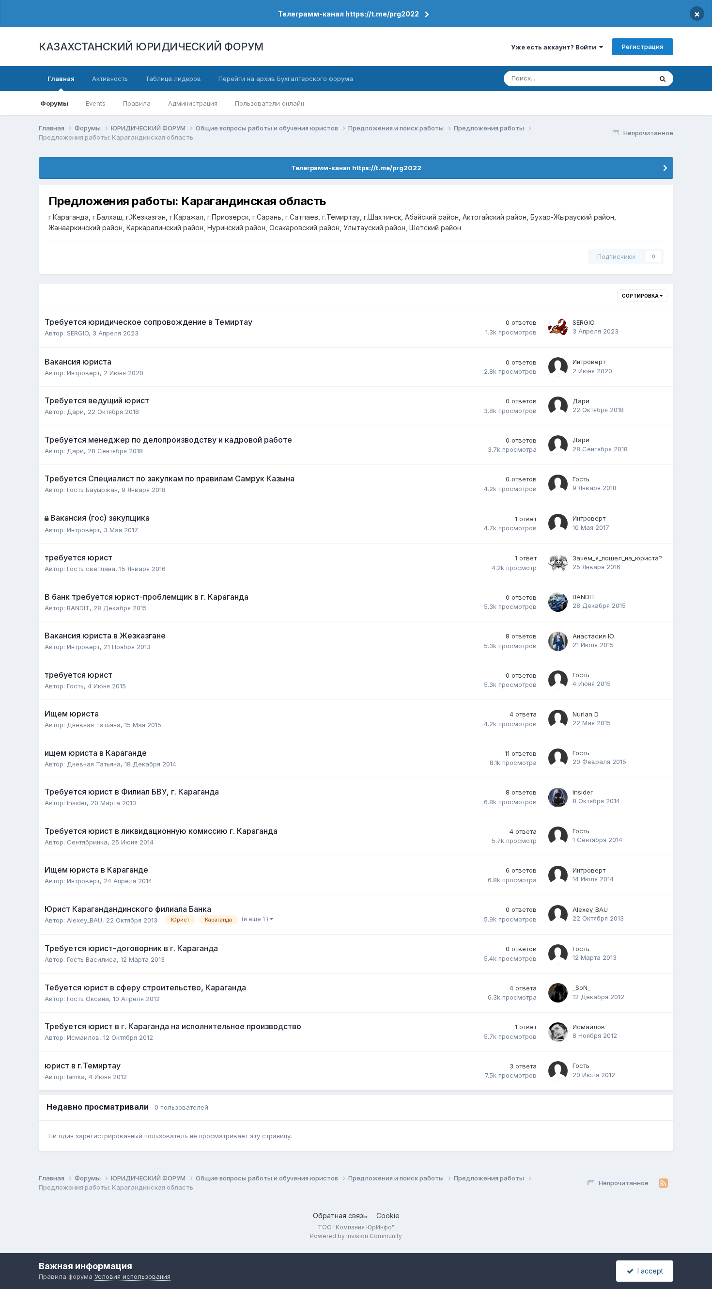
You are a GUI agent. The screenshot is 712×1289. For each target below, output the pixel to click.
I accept (648, 1271)
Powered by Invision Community (356, 1236)
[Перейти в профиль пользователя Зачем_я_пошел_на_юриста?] (558, 563)
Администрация (192, 103)
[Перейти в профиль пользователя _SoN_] (558, 993)
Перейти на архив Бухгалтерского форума (285, 78)
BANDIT (78, 608)
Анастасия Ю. (594, 636)
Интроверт (83, 373)
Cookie (388, 1215)
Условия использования (132, 1276)
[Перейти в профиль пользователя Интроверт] (558, 367)
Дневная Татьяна (94, 725)
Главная (61, 78)
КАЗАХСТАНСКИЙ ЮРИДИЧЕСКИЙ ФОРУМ (151, 46)
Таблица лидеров (173, 78)
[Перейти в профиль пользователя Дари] (558, 406)
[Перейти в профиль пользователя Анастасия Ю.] (558, 641)
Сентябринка (87, 842)
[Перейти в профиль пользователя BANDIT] (558, 602)
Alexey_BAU (84, 920)
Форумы (54, 103)
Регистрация (642, 46)
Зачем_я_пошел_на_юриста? (617, 558)
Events (96, 103)
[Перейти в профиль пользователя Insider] (558, 797)
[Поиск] (662, 78)
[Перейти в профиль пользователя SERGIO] (558, 327)
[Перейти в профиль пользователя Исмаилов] (558, 1032)
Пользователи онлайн (269, 103)
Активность (110, 78)
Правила (137, 103)
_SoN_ (581, 987)
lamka (76, 1077)
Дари (75, 411)
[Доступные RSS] (663, 1183)
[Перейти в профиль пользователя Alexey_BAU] (558, 914)
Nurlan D (586, 714)
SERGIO (78, 333)
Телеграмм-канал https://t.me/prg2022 (348, 14)
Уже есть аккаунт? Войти (555, 47)
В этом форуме (616, 78)
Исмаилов (83, 1037)
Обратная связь (340, 1215)
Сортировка (641, 296)
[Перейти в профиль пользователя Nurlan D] (558, 719)
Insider (77, 803)
